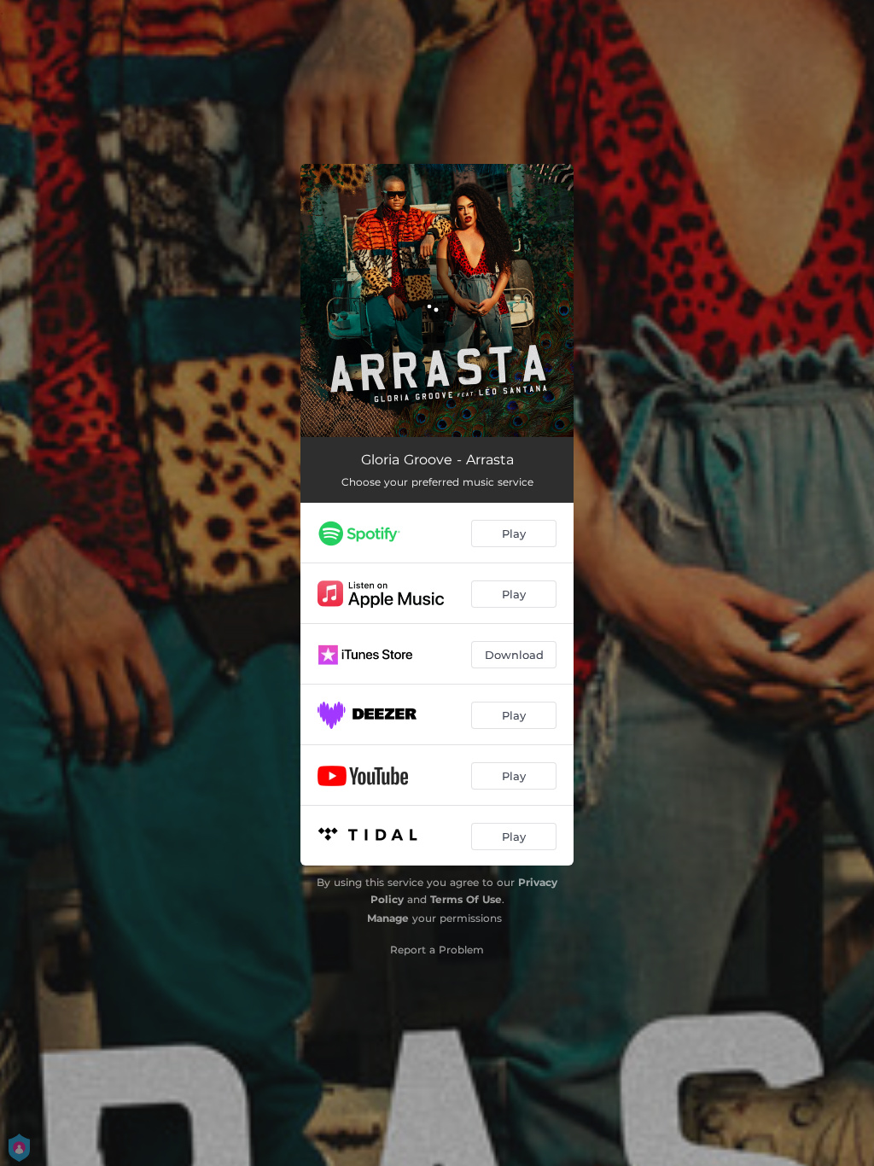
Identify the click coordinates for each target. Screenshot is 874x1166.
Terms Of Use (466, 899)
